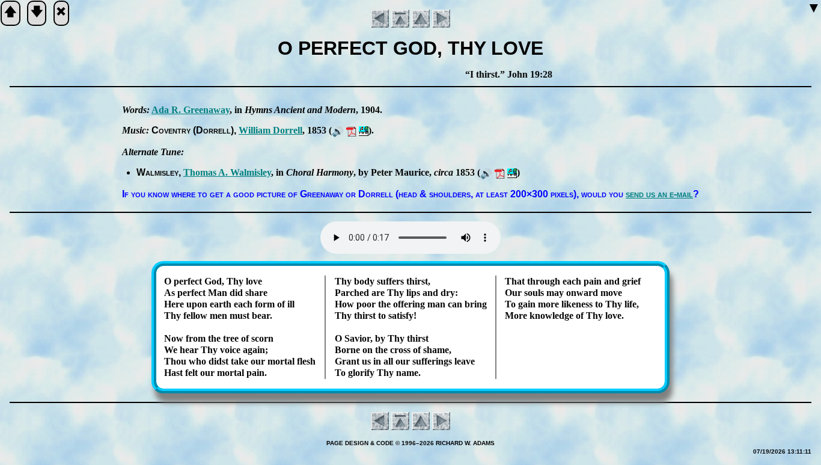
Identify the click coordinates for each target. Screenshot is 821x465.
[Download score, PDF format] (351, 130)
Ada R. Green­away (190, 110)
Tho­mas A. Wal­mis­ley (227, 172)
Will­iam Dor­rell (270, 130)
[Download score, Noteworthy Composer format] (363, 130)
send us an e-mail (659, 194)
